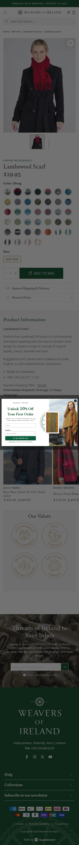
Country (7, 430)
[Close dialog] (75, 400)
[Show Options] (34, 433)
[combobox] (20, 433)
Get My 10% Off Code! (20, 438)
